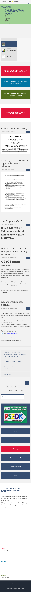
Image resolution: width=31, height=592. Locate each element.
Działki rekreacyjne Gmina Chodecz (13, 361)
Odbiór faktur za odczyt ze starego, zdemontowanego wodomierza (14, 251)
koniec (22, 390)
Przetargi (7, 18)
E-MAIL (3, 548)
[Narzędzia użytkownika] (28, 132)
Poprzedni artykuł (14, 383)
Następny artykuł (13, 390)
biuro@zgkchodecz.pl (12, 333)
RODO (15, 431)
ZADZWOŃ (3, 575)
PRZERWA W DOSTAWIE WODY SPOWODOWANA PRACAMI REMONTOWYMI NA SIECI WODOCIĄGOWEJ (15, 354)
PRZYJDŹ (3, 562)
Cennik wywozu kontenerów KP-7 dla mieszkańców (13, 368)
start (5, 383)
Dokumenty (15, 440)
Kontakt (7, 20)
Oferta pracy (7, 374)
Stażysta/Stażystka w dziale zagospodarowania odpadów (14, 163)
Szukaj (29, 3)
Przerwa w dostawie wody (14, 128)
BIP (6, 19)
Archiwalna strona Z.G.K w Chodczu (15, 588)
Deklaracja (8, 22)
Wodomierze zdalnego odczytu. (12, 303)
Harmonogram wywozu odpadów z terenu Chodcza (15, 82)
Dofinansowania (9, 17)
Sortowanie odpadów (15, 466)
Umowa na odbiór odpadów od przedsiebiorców (15, 113)
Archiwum (7, 15)
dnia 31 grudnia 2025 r (12, 221)
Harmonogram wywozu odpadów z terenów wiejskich (15, 94)
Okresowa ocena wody (15, 457)
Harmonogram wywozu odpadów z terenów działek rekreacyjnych (15, 70)
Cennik (15, 475)
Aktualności (8, 14)
